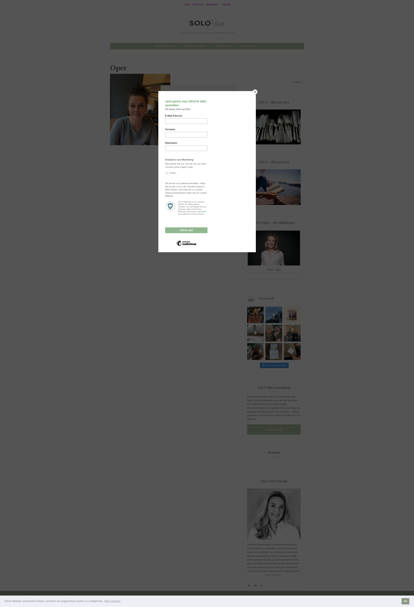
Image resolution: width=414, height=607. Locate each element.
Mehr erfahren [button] (112, 601)
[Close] (255, 91)
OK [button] (405, 601)
